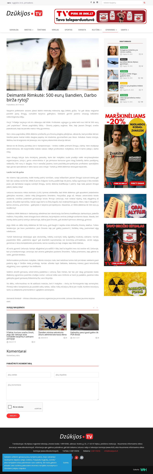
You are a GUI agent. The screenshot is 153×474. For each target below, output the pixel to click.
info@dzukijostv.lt (111, 451)
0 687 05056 (95, 451)
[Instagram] (97, 2)
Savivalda (14, 30)
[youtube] (94, 2)
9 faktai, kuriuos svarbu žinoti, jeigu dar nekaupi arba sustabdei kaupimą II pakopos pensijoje (20, 335)
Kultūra (96, 30)
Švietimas (41, 30)
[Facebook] (91, 2)
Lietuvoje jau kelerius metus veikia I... (130, 99)
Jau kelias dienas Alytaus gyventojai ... (129, 63)
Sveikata (82, 30)
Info (9, 3)
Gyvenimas (110, 30)
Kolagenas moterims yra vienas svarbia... (129, 51)
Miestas (27, 30)
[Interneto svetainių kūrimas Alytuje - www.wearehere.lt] (143, 469)
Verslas (55, 30)
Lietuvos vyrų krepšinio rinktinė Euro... (131, 87)
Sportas (68, 30)
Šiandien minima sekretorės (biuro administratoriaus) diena (52, 333)
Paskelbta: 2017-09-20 (15, 104)
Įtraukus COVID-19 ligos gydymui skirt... (128, 75)
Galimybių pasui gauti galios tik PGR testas (84, 333)
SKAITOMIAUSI (125, 41)
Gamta (124, 30)
